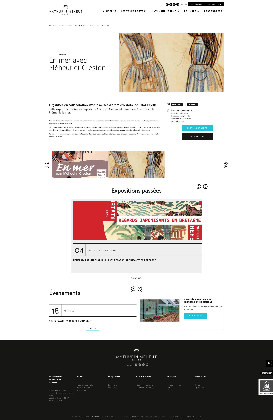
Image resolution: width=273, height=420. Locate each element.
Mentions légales (131, 417)
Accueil (53, 26)
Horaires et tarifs (83, 387)
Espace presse (200, 387)
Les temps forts (132, 11)
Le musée (190, 11)
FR (182, 4)
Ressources (212, 11)
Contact (53, 382)
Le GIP (169, 387)
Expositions (66, 26)
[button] (47, 165)
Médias (197, 385)
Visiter (108, 11)
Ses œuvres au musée (144, 387)
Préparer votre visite (85, 385)
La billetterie (214, 4)
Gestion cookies (194, 417)
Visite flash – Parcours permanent (70, 321)
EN (186, 4)
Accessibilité (81, 390)
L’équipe (170, 390)
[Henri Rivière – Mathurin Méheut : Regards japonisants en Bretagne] (150, 220)
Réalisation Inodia (177, 417)
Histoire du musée (174, 385)
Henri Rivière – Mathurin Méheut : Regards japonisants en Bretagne (114, 260)
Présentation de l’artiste (145, 385)
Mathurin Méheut (164, 11)
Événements (113, 387)
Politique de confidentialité (154, 417)
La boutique (196, 4)
